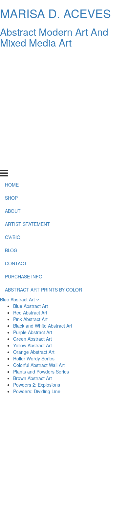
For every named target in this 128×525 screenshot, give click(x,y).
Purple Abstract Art (32, 332)
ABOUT (13, 84)
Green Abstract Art (32, 338)
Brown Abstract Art (32, 378)
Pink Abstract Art (30, 319)
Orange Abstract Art (33, 352)
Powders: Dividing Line (36, 391)
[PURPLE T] (95, 438)
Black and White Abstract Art (42, 325)
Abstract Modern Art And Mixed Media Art (54, 37)
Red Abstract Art (30, 312)
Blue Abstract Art (18, 299)
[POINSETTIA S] (33, 501)
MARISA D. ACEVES (55, 13)
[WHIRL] (95, 453)
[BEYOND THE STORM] (95, 422)
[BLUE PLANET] (33, 453)
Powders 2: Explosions (36, 384)
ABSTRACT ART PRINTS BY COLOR (43, 162)
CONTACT (16, 136)
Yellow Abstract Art (32, 345)
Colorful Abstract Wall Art (39, 365)
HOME (12, 57)
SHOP (11, 71)
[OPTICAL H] (33, 469)
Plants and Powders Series (41, 371)
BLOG (11, 123)
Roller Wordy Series (33, 358)
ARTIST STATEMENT (27, 97)
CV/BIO (12, 110)
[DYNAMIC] (33, 438)
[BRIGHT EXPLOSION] (95, 485)
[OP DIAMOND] (95, 469)
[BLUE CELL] (33, 485)
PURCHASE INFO (23, 149)
